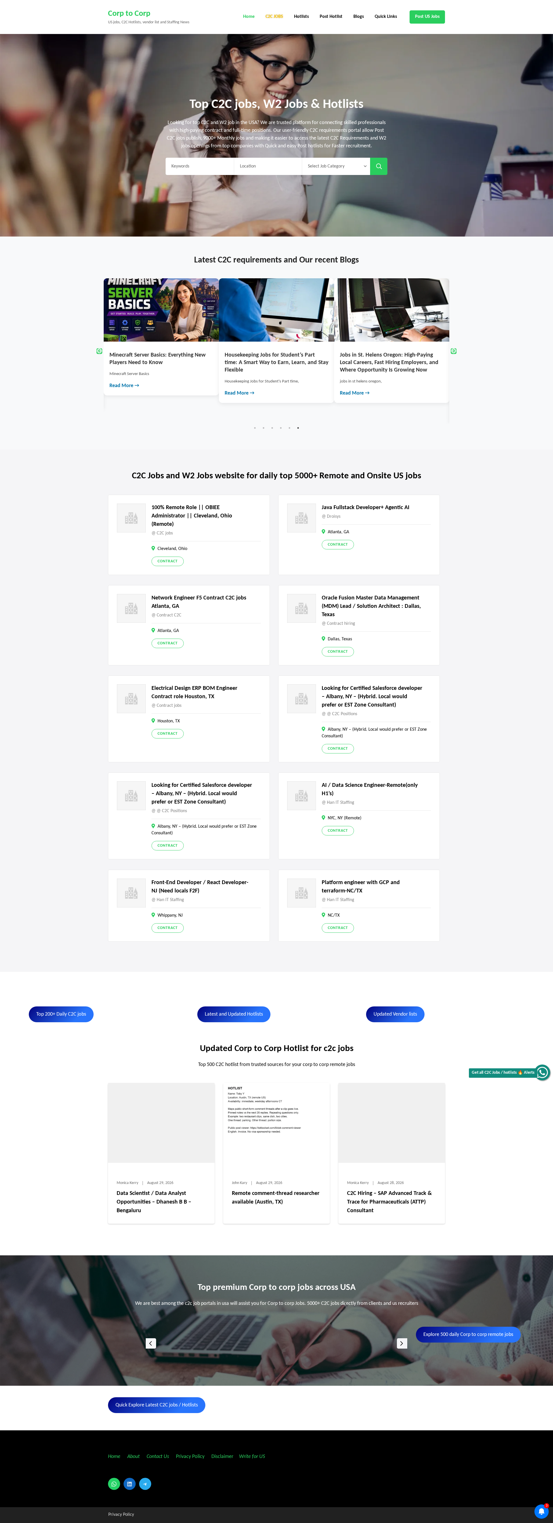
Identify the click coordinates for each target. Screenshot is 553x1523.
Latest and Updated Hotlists (234, 1014)
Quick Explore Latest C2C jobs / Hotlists (156, 1405)
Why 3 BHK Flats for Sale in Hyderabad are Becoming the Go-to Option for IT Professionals (391, 362)
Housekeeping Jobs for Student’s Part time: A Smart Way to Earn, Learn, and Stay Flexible (161, 362)
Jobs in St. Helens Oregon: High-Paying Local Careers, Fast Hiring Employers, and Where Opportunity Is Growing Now (274, 362)
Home (249, 16)
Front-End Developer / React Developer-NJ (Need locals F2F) (199, 887)
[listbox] (276, 1343)
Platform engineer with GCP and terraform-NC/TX (361, 887)
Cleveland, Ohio (172, 549)
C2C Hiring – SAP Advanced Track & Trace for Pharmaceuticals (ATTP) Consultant (389, 1202)
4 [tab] (281, 428)
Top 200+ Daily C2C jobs (61, 1014)
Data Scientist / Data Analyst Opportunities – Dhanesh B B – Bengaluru (154, 1202)
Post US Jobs (427, 16)
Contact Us (158, 1456)
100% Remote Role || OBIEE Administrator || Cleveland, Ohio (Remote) (191, 516)
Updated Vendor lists (395, 1014)
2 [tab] (263, 428)
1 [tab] (255, 428)
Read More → (124, 393)
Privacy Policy (189, 1456)
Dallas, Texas (340, 639)
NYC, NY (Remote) (344, 818)
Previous (99, 351)
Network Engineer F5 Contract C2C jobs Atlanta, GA (198, 602)
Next (454, 351)
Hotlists (301, 16)
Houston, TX (169, 721)
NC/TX (334, 915)
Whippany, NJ (170, 915)
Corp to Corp (129, 14)
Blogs (358, 16)
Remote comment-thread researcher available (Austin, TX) (275, 1198)
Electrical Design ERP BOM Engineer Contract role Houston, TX (194, 693)
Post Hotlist (331, 16)
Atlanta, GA (338, 532)
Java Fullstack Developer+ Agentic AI (365, 508)
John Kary (239, 1183)
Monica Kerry (127, 1183)
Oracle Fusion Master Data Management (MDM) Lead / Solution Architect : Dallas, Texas (371, 606)
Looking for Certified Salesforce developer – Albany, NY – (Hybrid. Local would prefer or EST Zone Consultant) (372, 697)
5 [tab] (289, 428)
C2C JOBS (274, 16)
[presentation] (151, 1343)
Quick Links (386, 16)
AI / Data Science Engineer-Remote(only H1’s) (370, 790)
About (134, 1456)
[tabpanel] (161, 340)
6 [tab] (298, 428)
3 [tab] (272, 428)
